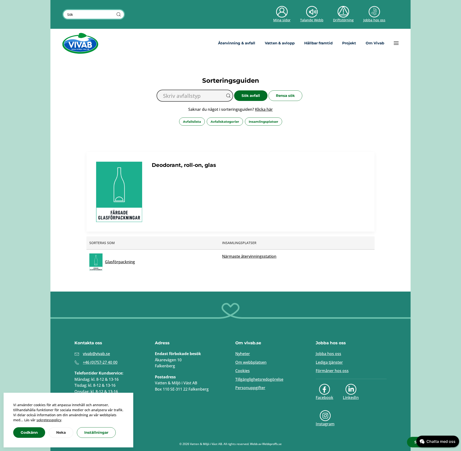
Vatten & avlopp (280, 43)
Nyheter (242, 353)
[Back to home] (80, 43)
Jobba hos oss (328, 353)
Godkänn (29, 432)
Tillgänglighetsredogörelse (259, 379)
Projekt (349, 43)
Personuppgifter (250, 387)
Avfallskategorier (225, 121)
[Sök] (118, 14)
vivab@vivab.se (96, 353)
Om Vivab (375, 43)
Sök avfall (251, 95)
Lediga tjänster (329, 362)
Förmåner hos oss (332, 370)
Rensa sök (285, 95)
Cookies (242, 370)
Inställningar (96, 432)
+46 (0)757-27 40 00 (100, 362)
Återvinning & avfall (236, 43)
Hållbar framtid (318, 43)
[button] (396, 43)
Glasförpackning (120, 261)
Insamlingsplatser (263, 121)
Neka (61, 432)
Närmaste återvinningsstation (249, 256)
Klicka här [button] (264, 109)
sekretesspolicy (48, 420)
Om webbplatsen (251, 362)
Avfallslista (192, 121)
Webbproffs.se (272, 444)
